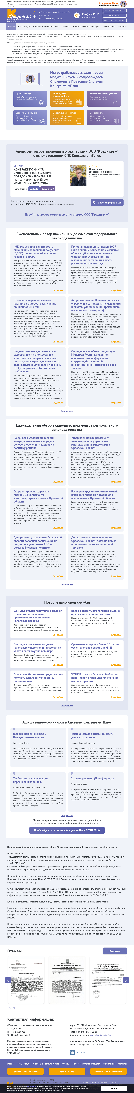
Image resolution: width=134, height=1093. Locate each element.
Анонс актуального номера (100, 120)
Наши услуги (24, 26)
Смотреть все (67, 411)
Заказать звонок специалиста (114, 20)
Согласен (114, 1088)
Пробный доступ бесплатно (114, 10)
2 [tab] (14, 1008)
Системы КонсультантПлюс (46, 26)
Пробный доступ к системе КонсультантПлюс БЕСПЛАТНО (67, 830)
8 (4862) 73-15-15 (88, 1031)
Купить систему (114, 15)
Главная (11, 26)
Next (126, 980)
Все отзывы (115, 951)
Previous (8, 980)
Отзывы (65, 26)
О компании (109, 26)
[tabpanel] (26, 980)
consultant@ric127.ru (54, 18)
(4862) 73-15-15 (32, 204)
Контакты (122, 26)
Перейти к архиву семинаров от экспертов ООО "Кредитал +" (67, 214)
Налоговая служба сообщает (86, 26)
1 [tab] (10, 1008)
